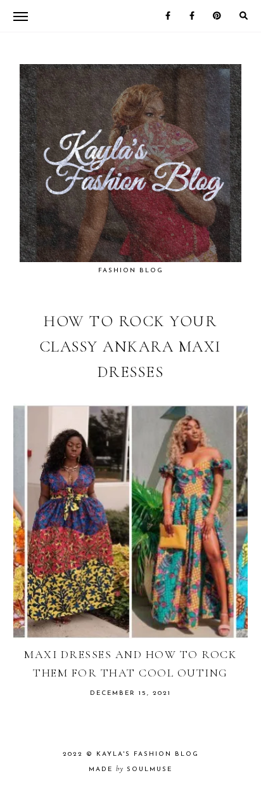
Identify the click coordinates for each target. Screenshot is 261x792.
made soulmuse (130, 769)
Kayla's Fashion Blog (147, 754)
